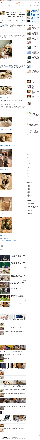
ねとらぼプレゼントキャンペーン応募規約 (32, 206)
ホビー (29, 160)
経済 (28, 176)
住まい (23, 5)
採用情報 (22, 438)
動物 (30, 5)
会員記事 (38, 5)
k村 (25, 18)
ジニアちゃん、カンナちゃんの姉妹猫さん (6, 129)
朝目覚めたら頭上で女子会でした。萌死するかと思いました (10, 66)
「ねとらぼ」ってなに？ (30, 203)
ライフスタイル (30, 161)
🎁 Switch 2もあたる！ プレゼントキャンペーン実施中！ (5, 0)
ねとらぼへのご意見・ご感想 (31, 204)
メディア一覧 (2, 438)
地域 (20, 5)
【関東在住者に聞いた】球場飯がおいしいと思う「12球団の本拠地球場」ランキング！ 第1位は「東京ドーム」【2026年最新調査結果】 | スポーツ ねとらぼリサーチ (34, 126)
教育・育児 (27, 5)
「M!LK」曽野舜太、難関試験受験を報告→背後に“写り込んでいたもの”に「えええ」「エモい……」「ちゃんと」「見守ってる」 (35, 58)
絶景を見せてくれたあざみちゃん (5, 169)
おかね (29, 148)
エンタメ (9, 5)
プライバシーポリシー (14, 438)
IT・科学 (29, 145)
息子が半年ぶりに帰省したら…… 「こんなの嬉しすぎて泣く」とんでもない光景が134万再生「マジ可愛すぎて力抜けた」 (35, 72)
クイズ (12, 5)
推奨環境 (24, 438)
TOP (1, 5)
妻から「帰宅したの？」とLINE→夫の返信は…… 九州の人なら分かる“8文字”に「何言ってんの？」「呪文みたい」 (35, 53)
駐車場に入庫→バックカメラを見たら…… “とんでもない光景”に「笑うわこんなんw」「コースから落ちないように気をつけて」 (35, 67)
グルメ (16, 5)
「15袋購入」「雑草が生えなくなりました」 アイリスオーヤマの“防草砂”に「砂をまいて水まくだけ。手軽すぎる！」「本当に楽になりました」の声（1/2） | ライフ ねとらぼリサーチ (34, 132)
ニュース (5, 5)
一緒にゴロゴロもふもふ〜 (4, 97)
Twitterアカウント (21, 65)
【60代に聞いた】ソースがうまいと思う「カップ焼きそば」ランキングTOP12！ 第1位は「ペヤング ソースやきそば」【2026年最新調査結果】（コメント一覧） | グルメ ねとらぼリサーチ (34, 138)
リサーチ (35, 5)
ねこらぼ (2, 251)
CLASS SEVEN (32, 192)
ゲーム (29, 154)
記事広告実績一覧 (29, 213)
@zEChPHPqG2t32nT (4, 25)
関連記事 (11, 25)
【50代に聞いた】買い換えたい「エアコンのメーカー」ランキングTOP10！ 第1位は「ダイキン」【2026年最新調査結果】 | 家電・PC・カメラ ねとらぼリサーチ (34, 115)
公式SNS (5, 438)
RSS (17, 438)
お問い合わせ (10, 438)
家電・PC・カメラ (30, 170)
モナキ (31, 195)
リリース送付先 (29, 210)
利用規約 (39, 435)
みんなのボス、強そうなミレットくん (5, 213)
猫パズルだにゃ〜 (2, 235)
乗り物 (29, 163)
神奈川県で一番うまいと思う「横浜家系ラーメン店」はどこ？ (35, 97)
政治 (28, 173)
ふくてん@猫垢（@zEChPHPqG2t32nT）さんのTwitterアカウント (9, 240)
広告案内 (7, 438)
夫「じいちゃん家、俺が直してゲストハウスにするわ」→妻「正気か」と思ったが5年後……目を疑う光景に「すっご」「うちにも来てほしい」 (35, 34)
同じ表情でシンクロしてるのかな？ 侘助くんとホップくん (8, 145)
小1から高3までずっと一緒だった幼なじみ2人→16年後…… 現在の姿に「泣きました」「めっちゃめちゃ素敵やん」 (35, 44)
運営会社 (20, 438)
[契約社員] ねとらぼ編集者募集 (31, 207)
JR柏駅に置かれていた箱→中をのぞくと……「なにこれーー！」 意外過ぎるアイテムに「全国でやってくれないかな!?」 (35, 39)
